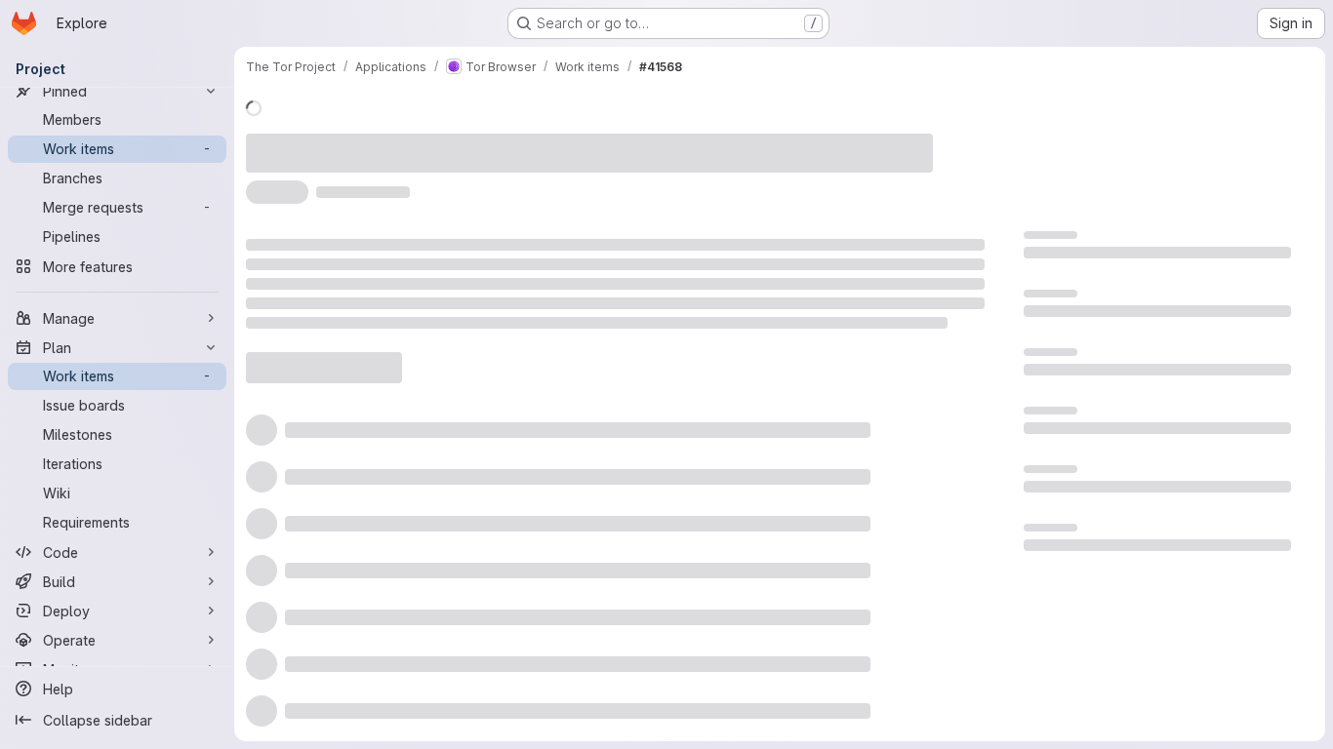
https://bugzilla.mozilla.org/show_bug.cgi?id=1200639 (470, 178)
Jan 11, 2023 (468, 142)
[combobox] (824, 430)
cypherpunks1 (580, 142)
